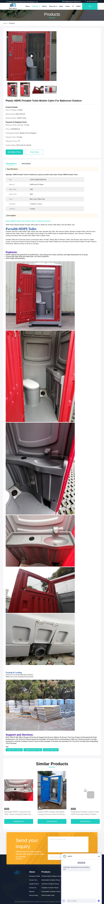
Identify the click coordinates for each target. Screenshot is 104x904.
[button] (56, 90)
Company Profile (34, 876)
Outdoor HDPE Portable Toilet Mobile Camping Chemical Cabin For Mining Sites (17, 813)
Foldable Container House (50, 887)
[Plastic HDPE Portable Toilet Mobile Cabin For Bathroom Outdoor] (31, 56)
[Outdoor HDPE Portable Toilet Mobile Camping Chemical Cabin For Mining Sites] (18, 790)
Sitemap (31, 891)
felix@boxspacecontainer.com (72, 1)
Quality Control (34, 884)
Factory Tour (33, 880)
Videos (44, 6)
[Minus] (99, 856)
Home (28, 6)
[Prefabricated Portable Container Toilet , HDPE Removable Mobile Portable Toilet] (52, 790)
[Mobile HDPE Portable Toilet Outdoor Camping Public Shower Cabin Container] (85, 790)
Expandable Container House (51, 891)
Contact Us (32, 887)
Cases (68, 6)
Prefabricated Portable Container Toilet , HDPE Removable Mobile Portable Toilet (52, 813)
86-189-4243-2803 (92, 1)
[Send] (99, 901)
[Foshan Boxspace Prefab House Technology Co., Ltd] (12, 6)
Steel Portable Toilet (48, 895)
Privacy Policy (33, 895)
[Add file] (63, 901)
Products (35, 6)
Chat (89, 6)
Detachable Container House (51, 880)
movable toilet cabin (50, 750)
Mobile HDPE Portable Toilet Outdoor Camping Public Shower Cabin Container (84, 813)
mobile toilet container (14, 750)
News (61, 6)
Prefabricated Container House (51, 876)
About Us (52, 6)
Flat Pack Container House (50, 884)
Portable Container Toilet (33, 750)
